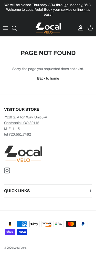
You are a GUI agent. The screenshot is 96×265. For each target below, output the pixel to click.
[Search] (17, 28)
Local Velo (19, 247)
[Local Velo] (48, 28)
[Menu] (5, 28)
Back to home (48, 78)
